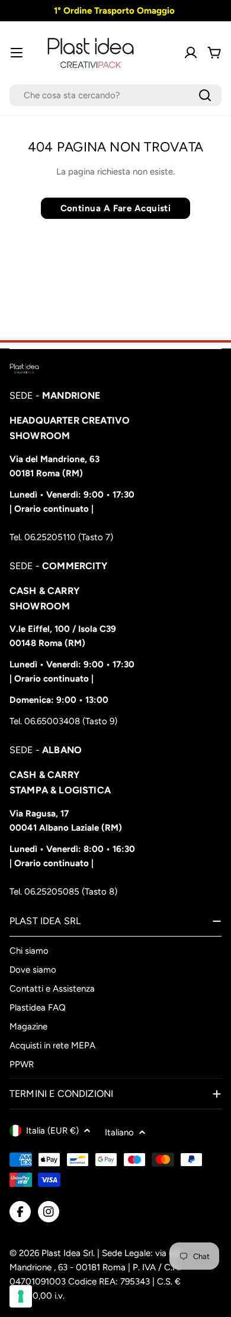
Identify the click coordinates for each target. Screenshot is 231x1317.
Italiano (119, 1132)
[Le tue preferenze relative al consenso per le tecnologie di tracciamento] (20, 1296)
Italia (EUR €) (52, 1130)
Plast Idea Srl (67, 1253)
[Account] (191, 53)
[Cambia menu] (16, 53)
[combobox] (115, 95)
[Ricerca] (205, 95)
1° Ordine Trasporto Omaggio (113, 10)
